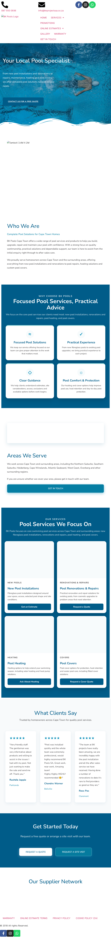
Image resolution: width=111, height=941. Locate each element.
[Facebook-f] (78, 4)
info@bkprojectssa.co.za (51, 10)
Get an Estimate (29, 606)
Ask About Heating (29, 681)
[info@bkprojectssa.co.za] (41, 4)
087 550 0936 (8, 10)
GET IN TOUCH (55, 488)
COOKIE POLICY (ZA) (87, 918)
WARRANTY (9, 918)
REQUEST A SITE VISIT (73, 851)
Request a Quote (81, 606)
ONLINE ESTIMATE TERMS (33, 918)
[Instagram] (85, 4)
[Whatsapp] (92, 4)
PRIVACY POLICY (61, 918)
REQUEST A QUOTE (36, 851)
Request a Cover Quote (81, 681)
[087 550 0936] (4, 4)
